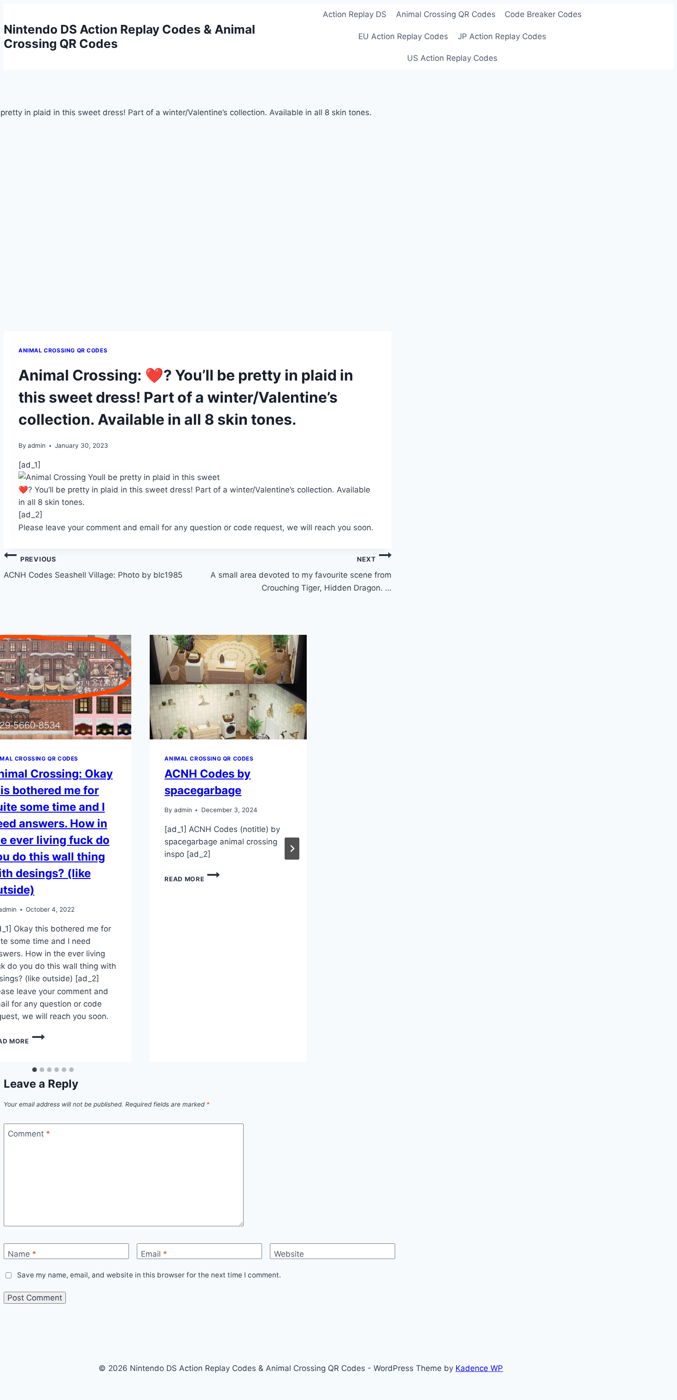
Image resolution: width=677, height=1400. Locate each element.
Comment (29, 1133)
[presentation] (228, 687)
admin (37, 445)
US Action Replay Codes (452, 58)
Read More (192, 879)
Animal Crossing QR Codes (446, 14)
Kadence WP (479, 1368)
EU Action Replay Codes (403, 36)
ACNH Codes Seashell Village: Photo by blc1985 (93, 567)
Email (154, 1254)
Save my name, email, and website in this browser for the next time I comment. (149, 1275)
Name (22, 1254)
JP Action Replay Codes (502, 36)
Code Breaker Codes (543, 14)
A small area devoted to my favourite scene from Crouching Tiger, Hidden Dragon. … (300, 573)
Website (289, 1254)
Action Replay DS (354, 14)
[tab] (34, 1069)
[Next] (292, 849)
